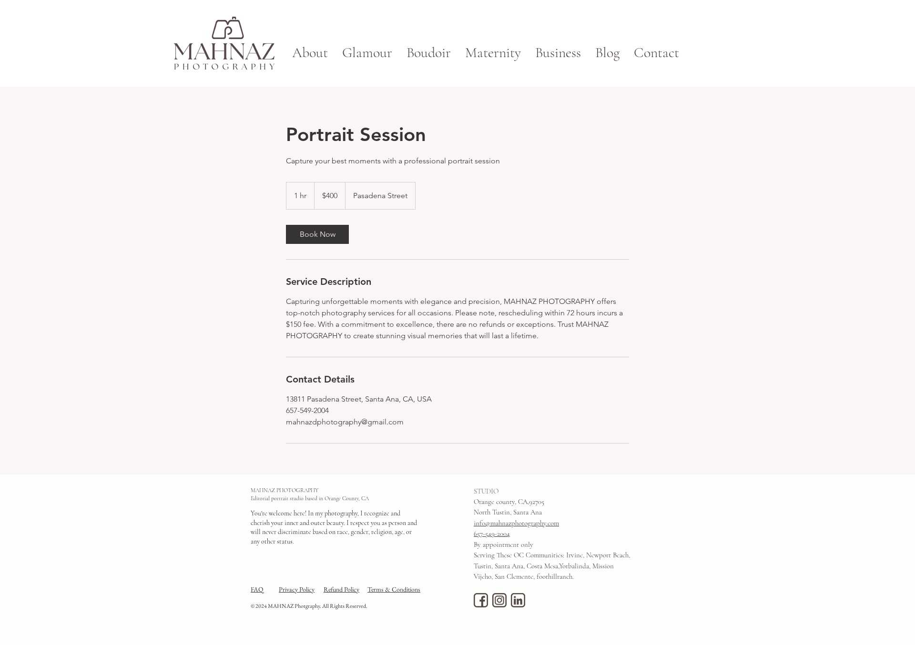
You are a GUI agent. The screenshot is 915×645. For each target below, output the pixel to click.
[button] (558, 53)
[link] (317, 234)
